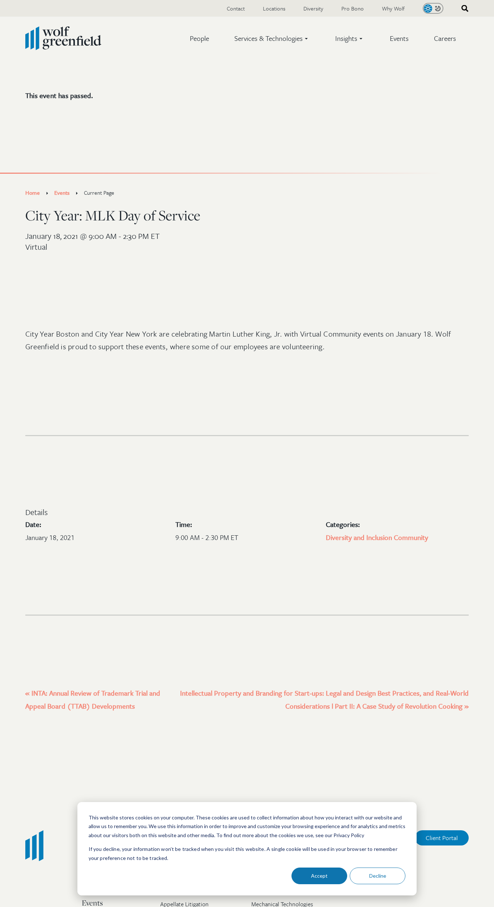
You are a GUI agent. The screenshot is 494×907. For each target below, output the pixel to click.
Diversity (313, 8)
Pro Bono (352, 8)
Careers (445, 38)
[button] (272, 38)
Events (399, 38)
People (199, 38)
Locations (274, 8)
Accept (319, 876)
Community (411, 537)
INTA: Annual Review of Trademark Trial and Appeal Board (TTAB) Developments (92, 699)
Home (32, 193)
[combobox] (462, 8)
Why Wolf (393, 8)
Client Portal (442, 837)
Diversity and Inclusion (360, 537)
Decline (377, 876)
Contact (236, 8)
